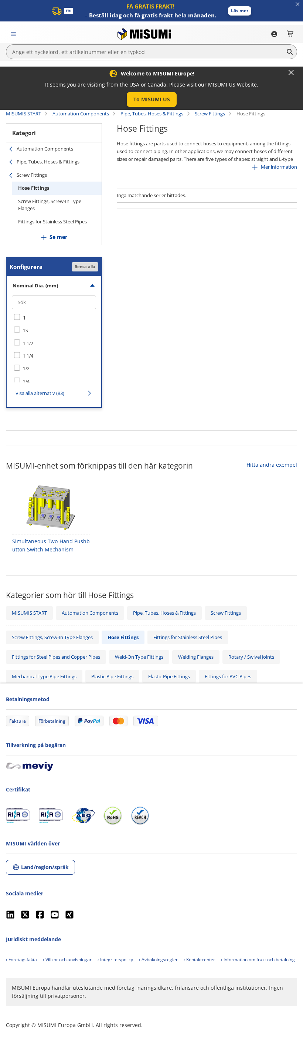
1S (25, 330)
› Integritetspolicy (115, 959)
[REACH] (140, 815)
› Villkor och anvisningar (67, 959)
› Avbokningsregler (158, 959)
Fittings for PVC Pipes (228, 676)
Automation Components (80, 113)
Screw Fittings (210, 113)
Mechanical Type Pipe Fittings (44, 676)
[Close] (291, 72)
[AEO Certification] (83, 815)
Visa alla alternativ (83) (40, 393)
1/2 (26, 368)
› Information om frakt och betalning (258, 959)
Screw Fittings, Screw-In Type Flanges (49, 205)
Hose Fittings (33, 188)
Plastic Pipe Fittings (112, 676)
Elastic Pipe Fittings (169, 676)
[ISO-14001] (51, 815)
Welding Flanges (196, 656)
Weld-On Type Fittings (139, 656)
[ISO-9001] (18, 815)
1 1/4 (28, 356)
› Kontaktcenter (199, 959)
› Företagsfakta (21, 959)
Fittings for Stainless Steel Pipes (52, 221)
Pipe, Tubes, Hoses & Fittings (151, 113)
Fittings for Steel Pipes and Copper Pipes (56, 656)
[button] (239, 11)
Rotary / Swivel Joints (251, 656)
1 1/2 (28, 343)
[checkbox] (54, 317)
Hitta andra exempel (271, 464)
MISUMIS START (23, 113)
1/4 (26, 381)
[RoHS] (112, 815)
